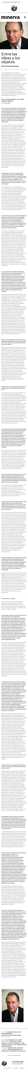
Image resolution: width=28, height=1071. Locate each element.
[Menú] (25, 17)
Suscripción (15, 1068)
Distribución (22, 1068)
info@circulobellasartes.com (17, 1063)
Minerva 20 (17, 1055)
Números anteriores (7, 1068)
